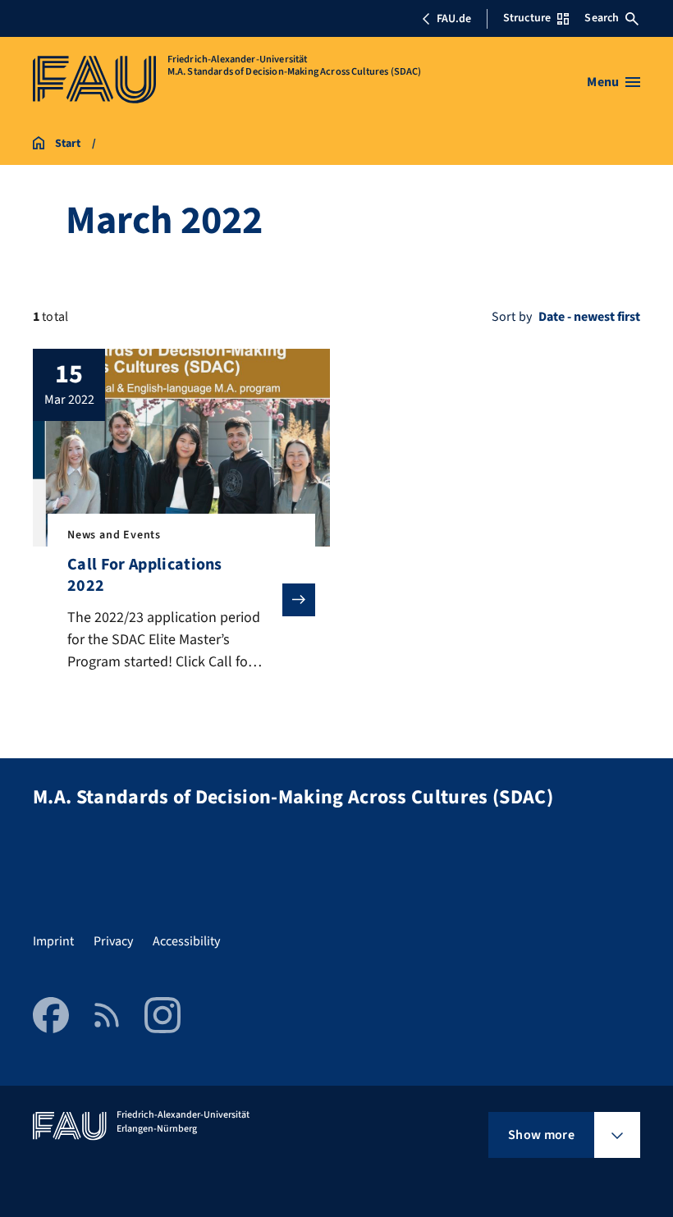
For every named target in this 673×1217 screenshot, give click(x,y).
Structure (527, 18)
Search (601, 18)
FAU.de (454, 19)
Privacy (113, 941)
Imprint (53, 941)
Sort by (512, 317)
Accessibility (186, 941)
